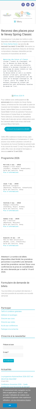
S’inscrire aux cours (8, 319)
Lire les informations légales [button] (21, 400)
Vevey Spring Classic (10, 44)
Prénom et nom (8, 345)
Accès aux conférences (9, 326)
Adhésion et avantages (9, 315)
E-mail (6, 352)
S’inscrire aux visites (8, 322)
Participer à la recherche (9, 329)
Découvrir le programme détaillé (18, 129)
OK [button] (10, 405)
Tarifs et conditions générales (11, 311)
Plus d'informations (10, 172)
